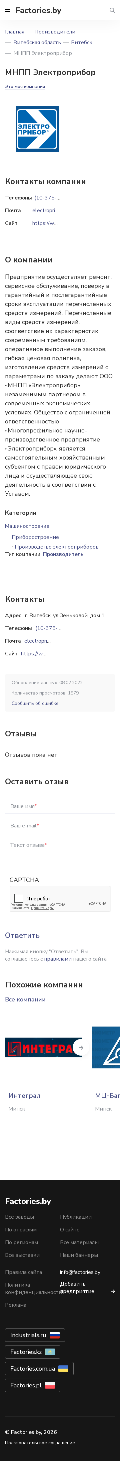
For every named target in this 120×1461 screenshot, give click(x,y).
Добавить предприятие (77, 1287)
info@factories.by (80, 1272)
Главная (14, 31)
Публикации (76, 1217)
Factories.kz (26, 1352)
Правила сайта (23, 1272)
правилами (58, 959)
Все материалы (79, 1242)
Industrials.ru (28, 1335)
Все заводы (19, 1217)
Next (81, 1047)
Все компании (25, 999)
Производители (54, 31)
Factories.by (38, 10)
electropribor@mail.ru (49, 641)
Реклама (15, 1305)
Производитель (63, 554)
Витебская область (37, 42)
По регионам (21, 1242)
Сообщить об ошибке (35, 703)
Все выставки (22, 1255)
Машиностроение (27, 526)
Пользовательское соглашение (40, 1443)
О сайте (70, 1229)
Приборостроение (35, 537)
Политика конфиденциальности (33, 1288)
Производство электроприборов (57, 547)
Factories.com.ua (32, 1369)
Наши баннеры (79, 1255)
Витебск (81, 42)
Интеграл (24, 1095)
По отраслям (21, 1229)
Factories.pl (26, 1385)
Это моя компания (25, 86)
